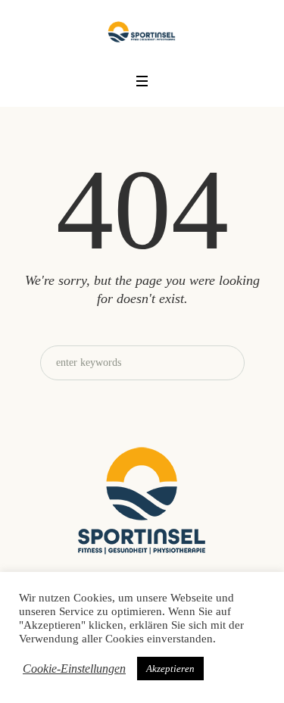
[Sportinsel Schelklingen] (142, 31)
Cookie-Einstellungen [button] (74, 668)
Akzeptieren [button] (170, 668)
